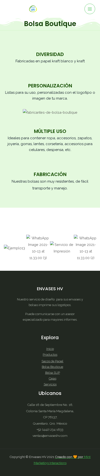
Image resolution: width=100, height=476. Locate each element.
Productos (50, 354)
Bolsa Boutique (52, 367)
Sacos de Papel (52, 361)
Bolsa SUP (52, 372)
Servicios (50, 384)
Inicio (50, 349)
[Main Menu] (89, 9)
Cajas (52, 378)
